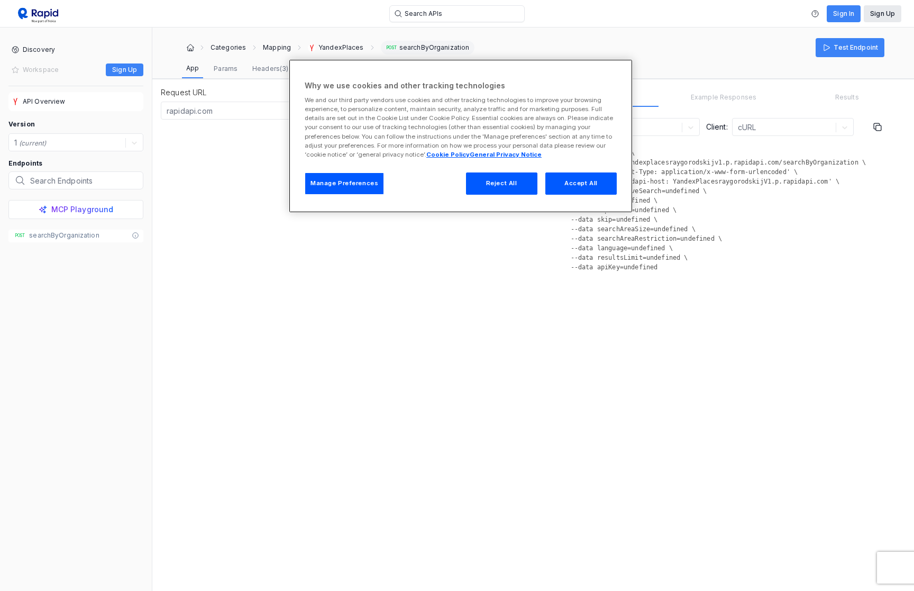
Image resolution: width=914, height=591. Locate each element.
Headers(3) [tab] (270, 68)
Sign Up (882, 13)
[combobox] (168, 111)
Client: (717, 126)
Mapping (277, 47)
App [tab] (192, 68)
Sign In (843, 13)
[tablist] (283, 68)
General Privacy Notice (506, 154)
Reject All (501, 183)
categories (228, 47)
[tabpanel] (724, 196)
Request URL (184, 92)
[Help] (815, 13)
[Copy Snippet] (877, 127)
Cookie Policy (448, 154)
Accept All (581, 183)
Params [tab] (225, 68)
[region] (461, 136)
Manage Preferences (344, 183)
